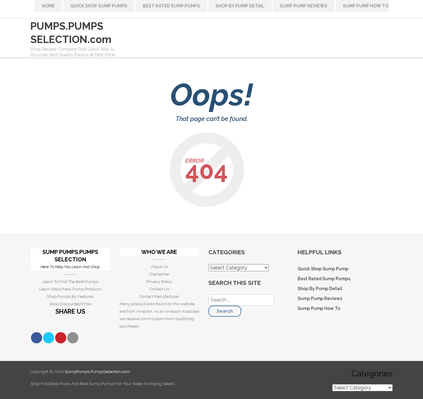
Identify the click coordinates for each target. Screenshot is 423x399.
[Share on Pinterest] (60, 337)
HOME (48, 5)
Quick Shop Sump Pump (323, 268)
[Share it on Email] (72, 337)
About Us (159, 266)
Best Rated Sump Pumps (171, 5)
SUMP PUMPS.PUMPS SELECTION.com (70, 26)
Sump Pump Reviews (303, 5)
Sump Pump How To (366, 5)
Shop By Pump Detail (240, 5)
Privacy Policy (159, 281)
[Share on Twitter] (48, 337)
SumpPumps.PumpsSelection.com (97, 371)
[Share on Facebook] (36, 337)
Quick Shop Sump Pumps (98, 5)
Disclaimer (159, 274)
